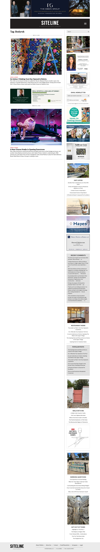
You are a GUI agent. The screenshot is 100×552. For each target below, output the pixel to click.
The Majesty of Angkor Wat (78, 531)
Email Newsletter (65, 545)
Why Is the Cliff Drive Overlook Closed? (78, 491)
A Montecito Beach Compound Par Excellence (78, 195)
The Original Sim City (78, 538)
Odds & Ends (14, 77)
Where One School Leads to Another (78, 417)
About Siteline (40, 545)
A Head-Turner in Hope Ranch (78, 190)
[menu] (85, 23)
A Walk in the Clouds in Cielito (78, 413)
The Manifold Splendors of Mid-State (78, 419)
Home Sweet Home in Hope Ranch (78, 192)
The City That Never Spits (78, 536)
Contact (56, 545)
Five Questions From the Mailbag (78, 479)
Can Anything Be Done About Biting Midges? (78, 485)
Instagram (74, 545)
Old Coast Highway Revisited (78, 415)
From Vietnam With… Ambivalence (78, 534)
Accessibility (59, 548)
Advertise (48, 545)
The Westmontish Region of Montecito (78, 422)
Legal (81, 545)
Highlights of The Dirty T (78, 529)
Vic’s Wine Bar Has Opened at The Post (78, 331)
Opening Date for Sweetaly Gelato (78, 341)
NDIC (72, 548)
